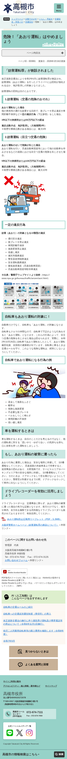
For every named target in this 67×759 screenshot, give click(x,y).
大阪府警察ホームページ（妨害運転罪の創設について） (30, 525)
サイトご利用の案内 (12, 681)
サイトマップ (51, 686)
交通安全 (29, 22)
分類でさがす (31, 19)
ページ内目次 (33, 53)
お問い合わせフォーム (16, 560)
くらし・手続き (46, 19)
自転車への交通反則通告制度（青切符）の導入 (27, 613)
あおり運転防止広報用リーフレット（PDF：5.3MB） (34, 519)
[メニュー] (59, 8)
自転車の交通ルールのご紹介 (18, 607)
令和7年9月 (9, 641)
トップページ (17, 19)
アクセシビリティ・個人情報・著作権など (21, 686)
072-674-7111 (35, 712)
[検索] (59, 754)
